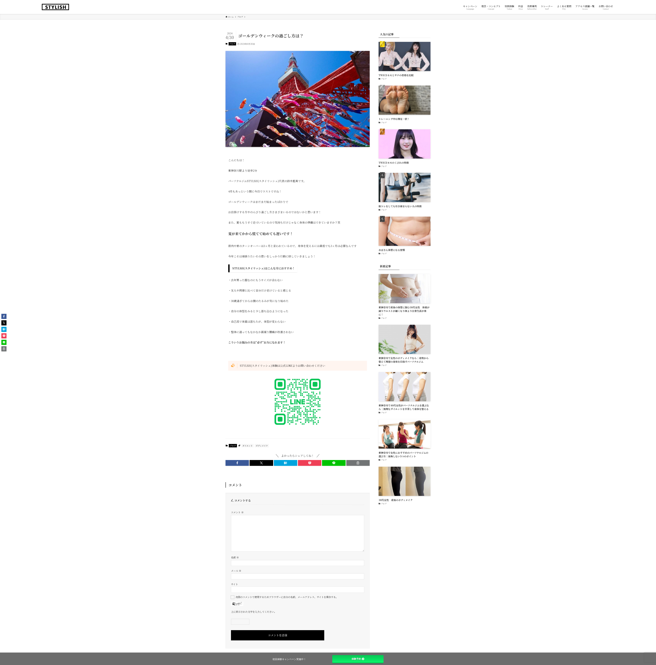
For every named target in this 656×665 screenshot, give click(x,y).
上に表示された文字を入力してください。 (253, 611)
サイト (234, 584)
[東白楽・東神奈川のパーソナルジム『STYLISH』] (55, 7)
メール (236, 570)
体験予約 (356, 658)
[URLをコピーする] (358, 463)
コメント (237, 512)
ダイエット (247, 445)
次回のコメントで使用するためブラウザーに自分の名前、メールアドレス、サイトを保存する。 (286, 596)
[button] (237, 463)
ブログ (232, 43)
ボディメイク (262, 445)
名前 (235, 557)
